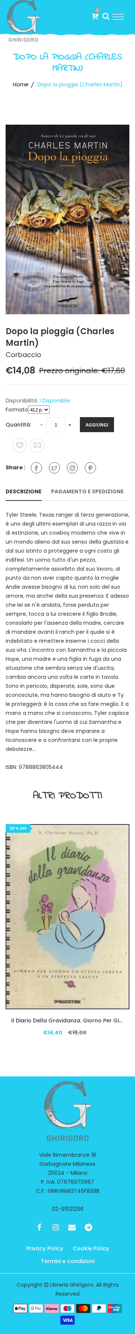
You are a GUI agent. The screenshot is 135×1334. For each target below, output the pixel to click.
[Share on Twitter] (54, 467)
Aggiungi (97, 424)
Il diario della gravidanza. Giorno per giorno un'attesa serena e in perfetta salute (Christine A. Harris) (67, 1020)
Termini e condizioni (67, 1261)
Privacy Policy (44, 1248)
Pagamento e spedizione (87, 491)
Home (20, 84)
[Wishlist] (19, 445)
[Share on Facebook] (36, 467)
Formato (17, 409)
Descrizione (24, 491)
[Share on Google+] (72, 467)
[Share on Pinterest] (90, 467)
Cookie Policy (91, 1248)
